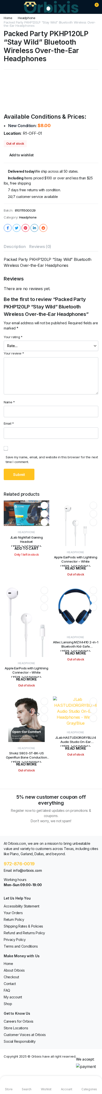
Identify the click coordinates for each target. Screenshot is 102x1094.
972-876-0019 (19, 863)
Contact (10, 984)
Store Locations (16, 1028)
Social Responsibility (19, 1041)
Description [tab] (15, 246)
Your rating (13, 337)
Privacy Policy (15, 939)
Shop (8, 1004)
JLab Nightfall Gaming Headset (26, 539)
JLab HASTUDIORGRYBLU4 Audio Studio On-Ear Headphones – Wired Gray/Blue (75, 744)
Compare (44, 522)
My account (13, 997)
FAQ (7, 990)
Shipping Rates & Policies (23, 926)
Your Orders (13, 913)
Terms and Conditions (21, 946)
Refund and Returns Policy (24, 933)
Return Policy (14, 919)
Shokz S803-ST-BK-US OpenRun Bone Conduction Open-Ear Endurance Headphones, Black (26, 759)
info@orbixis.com (27, 870)
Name (9, 402)
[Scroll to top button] (94, 1072)
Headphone (26, 18)
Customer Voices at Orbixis (25, 1035)
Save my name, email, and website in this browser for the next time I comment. (52, 459)
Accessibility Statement (21, 906)
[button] (93, 7)
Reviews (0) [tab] (40, 246)
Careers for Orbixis (18, 1021)
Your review (14, 353)
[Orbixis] (51, 7)
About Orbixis (14, 970)
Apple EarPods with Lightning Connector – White (75, 559)
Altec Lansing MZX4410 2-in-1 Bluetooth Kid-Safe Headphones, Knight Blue (75, 646)
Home (8, 18)
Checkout (11, 977)
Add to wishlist (21, 155)
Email (9, 423)
